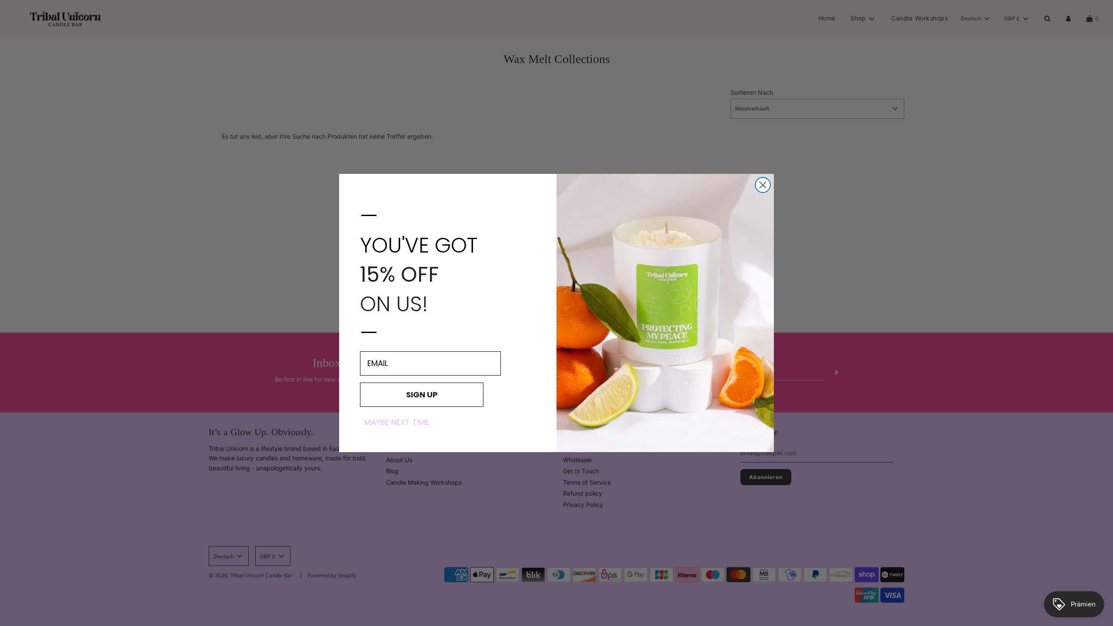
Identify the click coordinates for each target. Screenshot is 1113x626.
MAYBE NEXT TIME (396, 422)
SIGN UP (422, 394)
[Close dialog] (762, 185)
